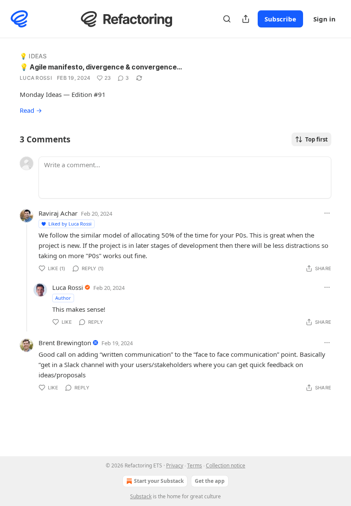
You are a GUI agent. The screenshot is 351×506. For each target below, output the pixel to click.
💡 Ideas (33, 56)
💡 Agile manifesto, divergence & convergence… (101, 67)
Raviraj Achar (58, 213)
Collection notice (225, 465)
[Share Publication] (245, 18)
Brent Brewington (65, 342)
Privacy (174, 465)
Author (63, 298)
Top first (316, 139)
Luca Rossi (36, 78)
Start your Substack (159, 481)
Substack (141, 496)
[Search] (226, 18)
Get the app (210, 481)
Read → (31, 110)
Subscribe (280, 19)
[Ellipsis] (327, 213)
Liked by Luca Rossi (70, 223)
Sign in (324, 19)
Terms (194, 465)
